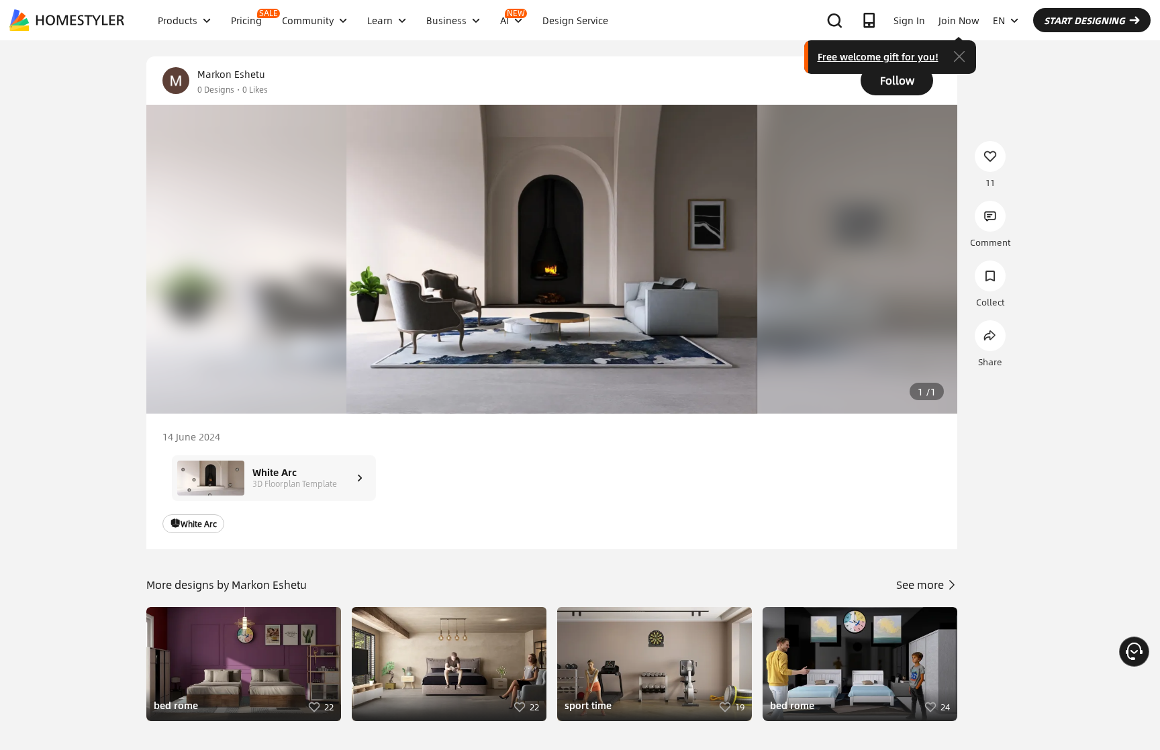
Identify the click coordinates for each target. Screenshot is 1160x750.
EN (999, 20)
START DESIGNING (1084, 20)
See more (921, 584)
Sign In (909, 20)
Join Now (958, 20)
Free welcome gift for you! (878, 56)
